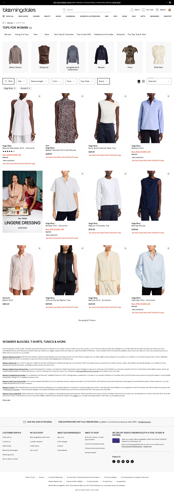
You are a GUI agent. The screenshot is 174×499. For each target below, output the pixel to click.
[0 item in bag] (169, 9)
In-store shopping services (94, 444)
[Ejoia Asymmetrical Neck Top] (109, 118)
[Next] (39, 118)
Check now (147, 446)
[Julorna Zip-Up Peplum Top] (66, 270)
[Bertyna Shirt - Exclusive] (109, 270)
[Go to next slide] (166, 2)
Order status (34, 446)
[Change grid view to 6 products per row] (143, 81)
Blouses (8, 34)
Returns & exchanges (10, 450)
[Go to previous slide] (4, 2)
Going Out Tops (22, 34)
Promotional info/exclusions (132, 446)
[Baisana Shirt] (152, 118)
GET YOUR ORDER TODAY (62, 2)
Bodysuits (121, 34)
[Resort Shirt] (23, 270)
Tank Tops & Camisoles (64, 34)
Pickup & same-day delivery (95, 448)
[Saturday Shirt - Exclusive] (152, 270)
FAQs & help (7, 446)
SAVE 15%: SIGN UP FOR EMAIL (39, 422)
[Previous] (6, 118)
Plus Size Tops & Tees (137, 34)
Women (10, 23)
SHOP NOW (116, 2)
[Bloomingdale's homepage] (4, 23)
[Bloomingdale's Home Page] (19, 10)
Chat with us (7, 437)
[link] (23, 154)
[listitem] (87, 2)
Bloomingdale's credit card (40, 437)
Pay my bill (34, 450)
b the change (62, 441)
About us (60, 437)
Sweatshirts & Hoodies (104, 34)
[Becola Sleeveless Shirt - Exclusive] (23, 118)
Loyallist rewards (36, 441)
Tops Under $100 (84, 34)
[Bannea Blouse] (152, 196)
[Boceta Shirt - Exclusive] (66, 196)
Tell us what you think (10, 459)
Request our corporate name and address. (109, 485)
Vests (47, 34)
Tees (36, 34)
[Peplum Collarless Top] (109, 196)
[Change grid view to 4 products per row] (139, 81)
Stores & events (90, 452)
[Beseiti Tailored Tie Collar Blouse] (66, 118)
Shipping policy (8, 454)
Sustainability (62, 450)
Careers (60, 446)
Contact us (7, 441)
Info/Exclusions (144, 422)
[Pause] (169, 2)
